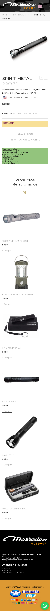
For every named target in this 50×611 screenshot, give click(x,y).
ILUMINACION (19, 15)
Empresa (6, 569)
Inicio (4, 15)
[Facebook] (17, 123)
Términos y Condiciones (12, 572)
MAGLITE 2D (8, 455)
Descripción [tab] (25, 134)
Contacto (6, 570)
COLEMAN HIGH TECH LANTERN (17, 294)
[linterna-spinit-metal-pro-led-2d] (28, 49)
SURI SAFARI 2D (46, 77)
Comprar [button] (8, 304)
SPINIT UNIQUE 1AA (11, 348)
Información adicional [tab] (25, 139)
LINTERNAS (32, 114)
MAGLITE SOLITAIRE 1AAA (14, 509)
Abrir (41, 6)
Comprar (8, 250)
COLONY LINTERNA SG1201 (15, 241)
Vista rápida (37, 234)
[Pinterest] (25, 123)
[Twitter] (21, 123)
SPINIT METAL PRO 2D (41, 77)
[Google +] (29, 123)
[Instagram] (8, 578)
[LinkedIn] (33, 123)
